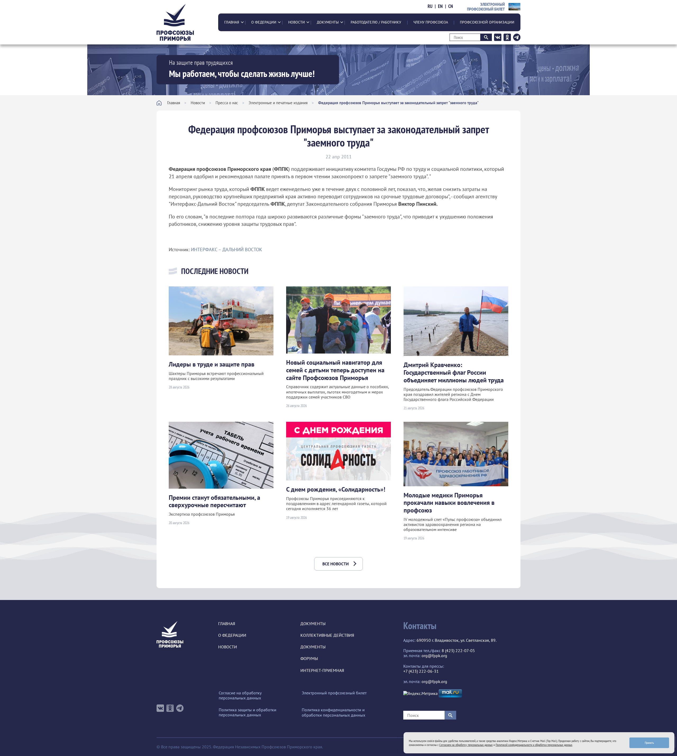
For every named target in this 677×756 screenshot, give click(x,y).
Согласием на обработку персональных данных (466, 745)
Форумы (309, 658)
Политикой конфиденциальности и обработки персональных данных (534, 745)
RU (430, 6)
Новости (296, 22)
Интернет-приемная (322, 670)
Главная (231, 22)
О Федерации (263, 22)
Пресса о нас (227, 102)
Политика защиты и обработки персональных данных (247, 712)
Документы (328, 22)
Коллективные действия (327, 635)
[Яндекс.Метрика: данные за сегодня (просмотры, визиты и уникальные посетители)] (420, 693)
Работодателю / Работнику (376, 22)
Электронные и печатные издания (278, 102)
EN (440, 6)
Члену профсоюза (430, 22)
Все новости (335, 563)
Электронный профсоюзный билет (334, 692)
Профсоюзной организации (487, 22)
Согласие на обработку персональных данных (240, 695)
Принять (649, 743)
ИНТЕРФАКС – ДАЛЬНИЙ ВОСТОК (226, 249)
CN (450, 6)
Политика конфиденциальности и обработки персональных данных (333, 712)
